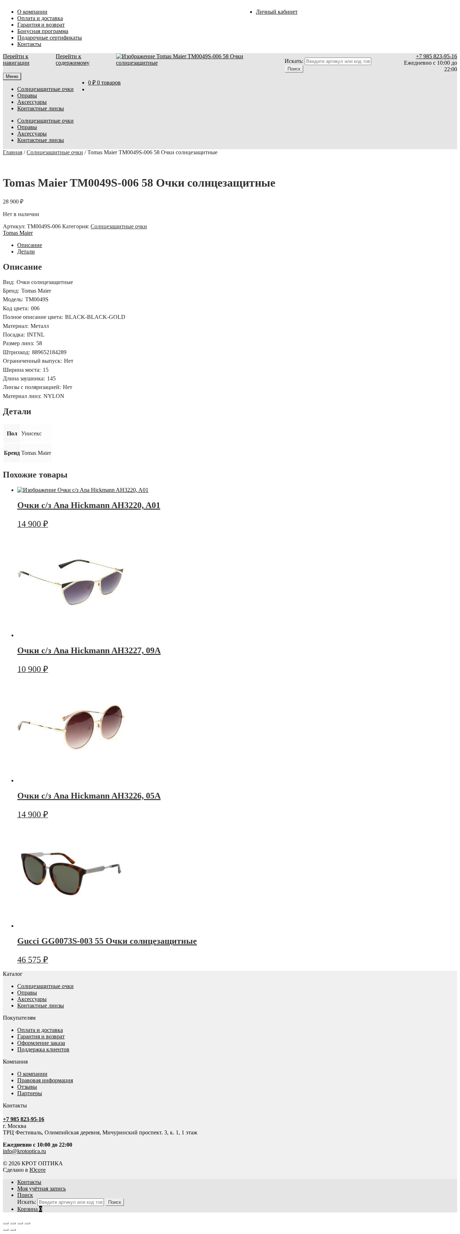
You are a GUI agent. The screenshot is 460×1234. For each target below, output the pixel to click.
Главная (12, 152)
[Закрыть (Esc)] (27, 1223)
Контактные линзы (40, 108)
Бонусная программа (42, 31)
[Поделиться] (20, 1223)
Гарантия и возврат (41, 25)
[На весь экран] (13, 1223)
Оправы (27, 95)
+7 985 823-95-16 (436, 56)
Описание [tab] (29, 245)
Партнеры (29, 1093)
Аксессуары (32, 102)
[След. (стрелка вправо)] (13, 1230)
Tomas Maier (18, 233)
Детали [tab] (26, 251)
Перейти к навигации (16, 59)
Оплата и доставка (40, 18)
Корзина (29, 1209)
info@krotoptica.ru (24, 1151)
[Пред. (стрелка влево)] (6, 1230)
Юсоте (37, 1170)
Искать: (294, 61)
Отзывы (27, 1087)
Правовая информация (45, 1080)
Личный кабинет (277, 12)
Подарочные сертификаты (49, 38)
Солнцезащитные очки (45, 89)
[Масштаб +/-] (6, 1223)
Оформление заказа (41, 1043)
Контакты (29, 44)
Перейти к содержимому (72, 59)
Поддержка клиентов (43, 1049)
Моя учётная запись (41, 1188)
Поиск (25, 1195)
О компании (32, 12)
